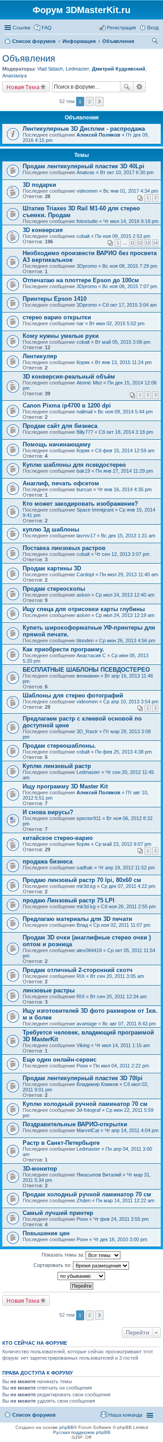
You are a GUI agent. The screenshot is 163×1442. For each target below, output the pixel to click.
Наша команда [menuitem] (125, 1415)
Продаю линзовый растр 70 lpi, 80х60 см (82, 880)
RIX (81, 976)
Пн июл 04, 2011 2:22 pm (121, 1065)
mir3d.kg (86, 886)
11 (132, 243)
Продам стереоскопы (54, 588)
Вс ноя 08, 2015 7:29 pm (129, 266)
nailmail (84, 411)
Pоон (82, 1065)
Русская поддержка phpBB (81, 1432)
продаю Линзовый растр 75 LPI (69, 900)
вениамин (88, 675)
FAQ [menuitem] (47, 27)
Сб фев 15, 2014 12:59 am (124, 450)
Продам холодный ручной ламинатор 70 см (87, 1194)
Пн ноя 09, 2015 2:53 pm (122, 236)
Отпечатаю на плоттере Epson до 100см (81, 280)
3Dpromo (87, 266)
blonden (85, 640)
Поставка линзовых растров (64, 548)
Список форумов (34, 1415)
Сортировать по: (53, 1265)
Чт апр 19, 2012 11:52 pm (126, 867)
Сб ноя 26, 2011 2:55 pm (128, 906)
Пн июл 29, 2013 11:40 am (129, 574)
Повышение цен (46, 1233)
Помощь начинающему (57, 444)
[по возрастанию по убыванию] (81, 1276)
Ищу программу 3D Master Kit (65, 786)
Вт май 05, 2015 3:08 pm (122, 342)
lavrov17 (86, 535)
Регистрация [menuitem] (121, 27)
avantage (87, 1023)
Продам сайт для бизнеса (60, 425)
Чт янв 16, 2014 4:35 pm (124, 489)
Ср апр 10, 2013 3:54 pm (130, 701)
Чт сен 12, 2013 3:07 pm (122, 554)
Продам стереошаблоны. (59, 745)
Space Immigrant (95, 509)
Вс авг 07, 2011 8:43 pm (129, 1023)
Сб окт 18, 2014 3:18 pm (126, 432)
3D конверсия (43, 230)
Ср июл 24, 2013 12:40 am (125, 595)
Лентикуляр (40, 356)
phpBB (66, 1427)
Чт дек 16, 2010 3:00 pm (120, 1239)
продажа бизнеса (47, 861)
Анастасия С (91, 655)
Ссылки (21, 27)
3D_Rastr (87, 731)
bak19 (83, 471)
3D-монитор (40, 1168)
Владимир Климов (97, 1084)
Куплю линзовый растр (57, 766)
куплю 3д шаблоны (51, 529)
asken (83, 595)
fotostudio (87, 221)
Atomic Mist (89, 382)
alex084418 (89, 950)
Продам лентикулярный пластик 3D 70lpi (83, 1078)
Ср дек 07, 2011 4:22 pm (128, 886)
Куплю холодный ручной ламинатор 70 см (85, 1103)
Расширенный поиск (140, 86)
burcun (84, 489)
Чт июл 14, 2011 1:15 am (122, 1045)
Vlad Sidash (50, 68)
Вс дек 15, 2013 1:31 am (128, 535)
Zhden (84, 1200)
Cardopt (85, 574)
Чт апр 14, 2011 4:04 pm (131, 1130)
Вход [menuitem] (152, 27)
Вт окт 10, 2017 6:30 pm (126, 172)
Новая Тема (22, 87)
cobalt (83, 236)
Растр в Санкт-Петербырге (61, 1142)
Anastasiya (14, 75)
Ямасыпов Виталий (99, 1174)
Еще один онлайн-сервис (59, 1059)
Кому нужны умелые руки (61, 335)
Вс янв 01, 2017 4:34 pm (130, 191)
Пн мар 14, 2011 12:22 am (125, 1200)
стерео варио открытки (57, 317)
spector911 (89, 818)
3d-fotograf (89, 1110)
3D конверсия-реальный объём (69, 376)
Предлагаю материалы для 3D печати (77, 918)
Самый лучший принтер (58, 1213)
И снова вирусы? (48, 812)
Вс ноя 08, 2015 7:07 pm (129, 286)
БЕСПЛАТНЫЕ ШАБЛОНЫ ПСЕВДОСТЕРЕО (86, 669)
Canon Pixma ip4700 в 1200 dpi (67, 405)
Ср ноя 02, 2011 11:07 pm (121, 925)
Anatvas (86, 172)
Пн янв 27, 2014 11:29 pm (124, 471)
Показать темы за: (64, 1254)
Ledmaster (77, 68)
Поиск (127, 86)
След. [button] (99, 101)
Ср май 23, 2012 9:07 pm (123, 844)
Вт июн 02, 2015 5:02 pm (116, 323)
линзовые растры (49, 990)
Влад (82, 925)
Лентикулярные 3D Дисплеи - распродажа (84, 128)
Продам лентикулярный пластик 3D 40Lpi (83, 166)
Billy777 (85, 432)
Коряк (83, 362)
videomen (87, 191)
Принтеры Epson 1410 (54, 298)
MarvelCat (88, 1130)
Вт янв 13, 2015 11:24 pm (123, 362)
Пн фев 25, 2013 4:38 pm (123, 751)
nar (80, 323)
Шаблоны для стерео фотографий (73, 695)
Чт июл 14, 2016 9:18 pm (130, 221)
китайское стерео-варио (58, 838)
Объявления (28, 58)
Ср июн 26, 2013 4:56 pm (127, 640)
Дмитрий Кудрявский (118, 68)
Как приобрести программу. (63, 649)
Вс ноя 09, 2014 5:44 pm (125, 411)
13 (147, 243)
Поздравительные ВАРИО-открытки (75, 1124)
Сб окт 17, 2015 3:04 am (129, 305)
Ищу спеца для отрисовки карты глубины (84, 609)
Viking (83, 1045)
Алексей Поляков (98, 135)
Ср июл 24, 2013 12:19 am (125, 615)
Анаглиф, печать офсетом (61, 483)
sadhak (85, 867)
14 (155, 243)
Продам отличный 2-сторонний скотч (78, 970)
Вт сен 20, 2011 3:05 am (117, 976)
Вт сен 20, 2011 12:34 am (118, 996)
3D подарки (39, 184)
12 (140, 243)
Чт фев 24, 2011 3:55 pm (121, 1219)
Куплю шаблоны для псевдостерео (74, 464)
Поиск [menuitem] (155, 42)
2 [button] (89, 101)
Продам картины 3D (52, 568)
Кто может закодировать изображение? (80, 503)
